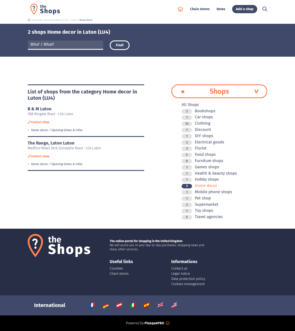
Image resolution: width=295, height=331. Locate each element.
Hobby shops (202, 179)
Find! (120, 45)
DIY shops (199, 135)
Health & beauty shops (211, 173)
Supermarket (202, 204)
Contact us (179, 268)
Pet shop (198, 198)
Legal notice (180, 274)
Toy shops (199, 210)
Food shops (201, 154)
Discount (198, 129)
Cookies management (188, 284)
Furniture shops (204, 160)
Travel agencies (204, 216)
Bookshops (200, 110)
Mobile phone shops (209, 191)
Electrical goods (205, 142)
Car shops (199, 116)
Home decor (201, 185)
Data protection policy (188, 279)
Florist (196, 148)
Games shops (202, 166)
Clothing (197, 123)
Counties (116, 268)
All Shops (190, 104)
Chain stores (119, 274)
